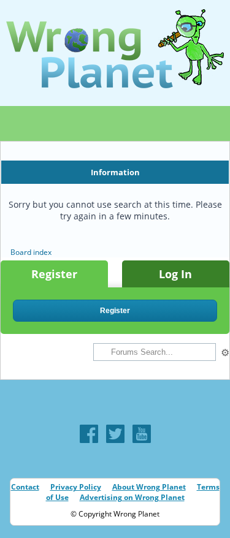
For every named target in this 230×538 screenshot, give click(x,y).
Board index (31, 252)
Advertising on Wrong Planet (132, 497)
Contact (25, 487)
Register (54, 274)
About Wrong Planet (149, 487)
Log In (175, 274)
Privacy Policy (75, 487)
